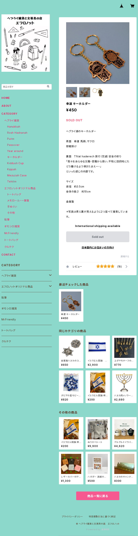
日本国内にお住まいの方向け (98, 247)
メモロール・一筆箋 (18, 200)
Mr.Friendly (11, 233)
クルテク (9, 246)
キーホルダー (15, 157)
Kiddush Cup (15, 163)
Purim (10, 138)
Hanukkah (13, 126)
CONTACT (8, 254)
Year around (15, 150)
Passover (13, 144)
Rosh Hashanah (17, 132)
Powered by (93, 529)
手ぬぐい (12, 206)
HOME (5, 97)
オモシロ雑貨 (12, 226)
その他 (11, 212)
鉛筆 (7, 219)
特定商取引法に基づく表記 (102, 516)
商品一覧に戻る (97, 496)
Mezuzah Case (17, 175)
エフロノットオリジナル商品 (20, 188)
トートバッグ (14, 194)
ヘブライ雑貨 (11, 120)
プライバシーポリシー (72, 516)
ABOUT (6, 105)
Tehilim (12, 181)
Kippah (11, 169)
